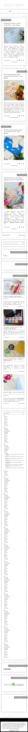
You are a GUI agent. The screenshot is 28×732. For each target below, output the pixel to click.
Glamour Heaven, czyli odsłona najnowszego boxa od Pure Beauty (14, 179)
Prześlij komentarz (14, 117)
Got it (17, 730)
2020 (4, 527)
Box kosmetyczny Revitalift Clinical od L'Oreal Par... (14, 457)
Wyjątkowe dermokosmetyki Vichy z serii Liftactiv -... (13, 466)
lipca (5, 418)
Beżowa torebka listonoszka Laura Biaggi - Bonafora (13, 463)
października (7, 431)
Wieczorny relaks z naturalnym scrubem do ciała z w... (14, 468)
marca (5, 423)
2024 (4, 444)
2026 (4, 415)
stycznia (6, 442)
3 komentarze (14, 62)
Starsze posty (22, 235)
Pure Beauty (12, 48)
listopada (6, 446)
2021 (4, 510)
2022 (4, 493)
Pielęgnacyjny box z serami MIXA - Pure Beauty (14, 464)
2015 (4, 609)
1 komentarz (14, 228)
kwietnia (6, 422)
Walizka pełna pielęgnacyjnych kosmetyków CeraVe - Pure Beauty (13, 131)
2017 (4, 576)
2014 (4, 626)
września (6, 432)
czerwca (6, 419)
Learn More (12, 730)
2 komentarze (14, 165)
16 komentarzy (21, 306)
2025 (4, 427)
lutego (5, 424)
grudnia (6, 428)
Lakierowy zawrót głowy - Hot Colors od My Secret (12, 328)
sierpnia (6, 433)
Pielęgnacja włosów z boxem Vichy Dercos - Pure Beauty (12, 24)
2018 (4, 560)
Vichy (14, 55)
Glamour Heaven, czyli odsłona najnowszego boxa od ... (14, 461)
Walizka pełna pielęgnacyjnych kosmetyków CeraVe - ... (13, 459)
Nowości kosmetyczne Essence (12, 296)
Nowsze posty (5, 235)
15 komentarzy (21, 337)
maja (5, 420)
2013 (4, 643)
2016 (4, 593)
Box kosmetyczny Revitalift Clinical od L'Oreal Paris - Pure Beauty (13, 76)
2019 (4, 544)
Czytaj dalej (7, 60)
